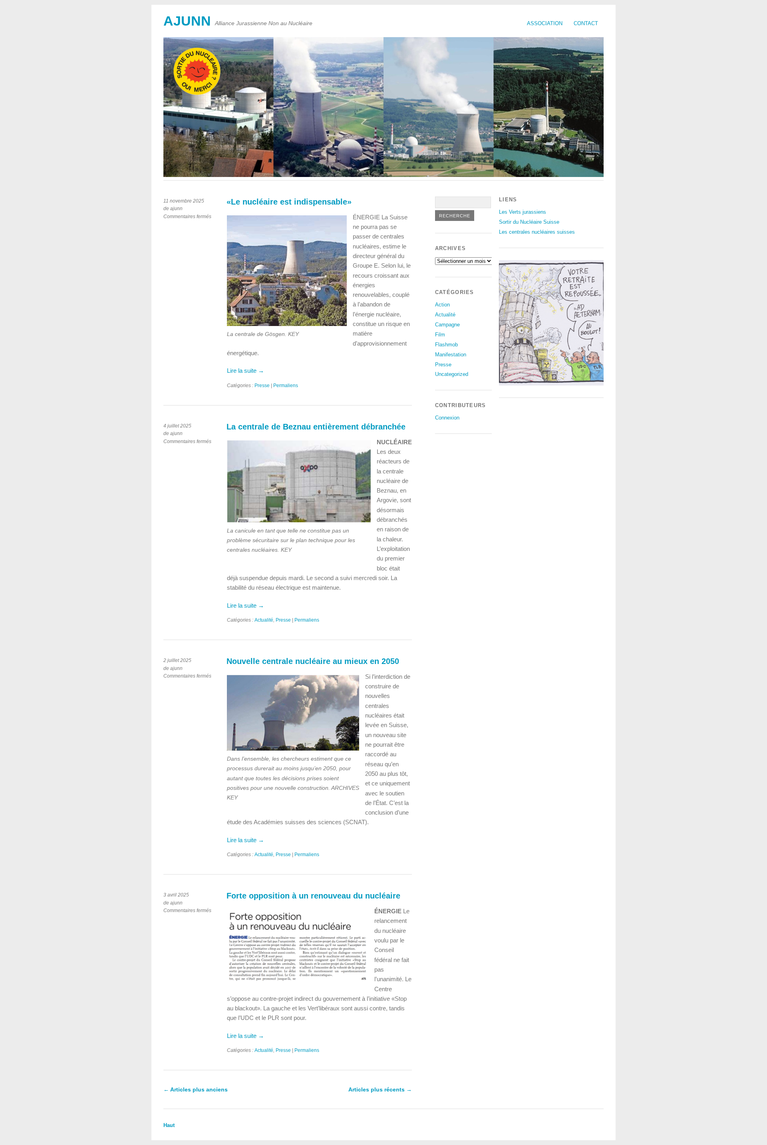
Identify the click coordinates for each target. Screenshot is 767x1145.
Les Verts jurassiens (522, 212)
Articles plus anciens (195, 1089)
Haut (169, 1125)
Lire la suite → (245, 370)
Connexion (447, 418)
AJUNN (187, 21)
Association (544, 23)
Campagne (447, 325)
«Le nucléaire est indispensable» (289, 201)
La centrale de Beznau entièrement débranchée (316, 426)
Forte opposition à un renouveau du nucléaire (313, 895)
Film (440, 335)
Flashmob (446, 345)
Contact (586, 23)
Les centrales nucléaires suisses (537, 232)
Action (442, 305)
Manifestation (450, 355)
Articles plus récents (380, 1089)
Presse (262, 385)
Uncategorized (451, 374)
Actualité (263, 620)
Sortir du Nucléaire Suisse (529, 222)
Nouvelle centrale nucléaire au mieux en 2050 (313, 661)
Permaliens (285, 385)
